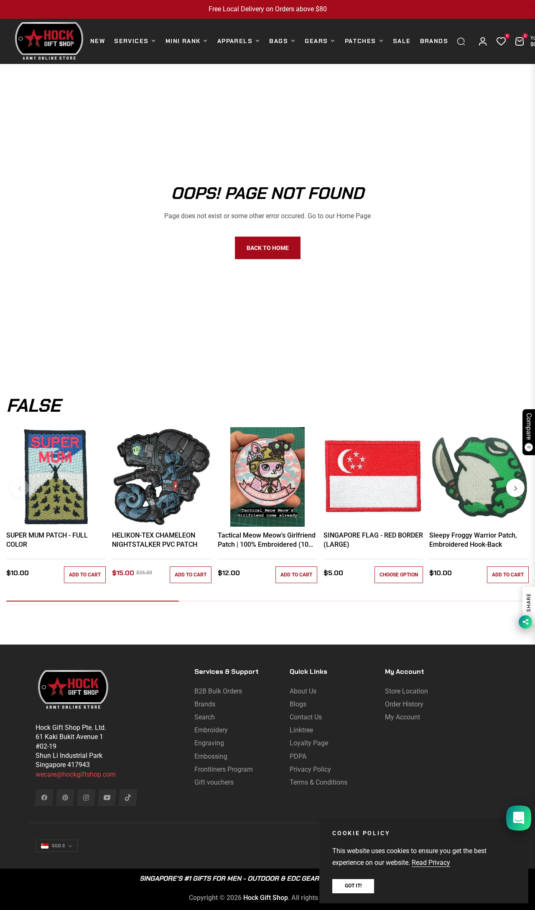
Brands (204, 704)
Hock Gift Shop (265, 898)
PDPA (298, 756)
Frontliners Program (223, 769)
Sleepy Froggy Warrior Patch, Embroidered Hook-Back (473, 539)
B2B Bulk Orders (218, 691)
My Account (402, 717)
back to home (268, 248)
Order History (404, 704)
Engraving (209, 743)
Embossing (210, 756)
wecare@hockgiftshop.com (76, 774)
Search (204, 717)
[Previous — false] (19, 488)
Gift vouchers (214, 782)
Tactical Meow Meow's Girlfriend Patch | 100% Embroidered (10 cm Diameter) (267, 540)
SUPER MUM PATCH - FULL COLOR (47, 539)
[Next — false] (515, 488)
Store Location (406, 691)
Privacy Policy (310, 769)
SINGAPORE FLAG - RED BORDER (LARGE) (373, 539)
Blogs (298, 704)
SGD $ (58, 846)
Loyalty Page (309, 743)
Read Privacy (431, 863)
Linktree (301, 730)
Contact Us (306, 717)
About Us (303, 691)
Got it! (353, 886)
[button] (463, 41)
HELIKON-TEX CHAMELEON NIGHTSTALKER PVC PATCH (154, 539)
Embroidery (211, 730)
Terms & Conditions (318, 782)
